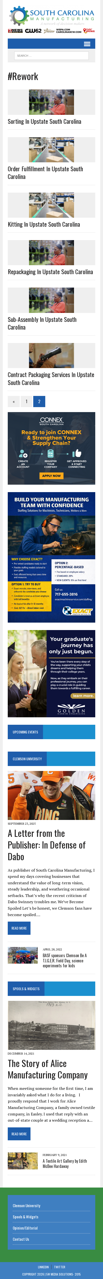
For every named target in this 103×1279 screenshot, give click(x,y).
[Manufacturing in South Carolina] (51, 16)
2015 (78, 1274)
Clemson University (27, 758)
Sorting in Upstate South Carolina (44, 121)
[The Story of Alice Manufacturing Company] (51, 1046)
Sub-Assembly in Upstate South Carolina (42, 323)
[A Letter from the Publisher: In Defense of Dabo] (51, 816)
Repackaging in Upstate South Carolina (50, 271)
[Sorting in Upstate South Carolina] (51, 111)
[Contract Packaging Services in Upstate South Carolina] (51, 365)
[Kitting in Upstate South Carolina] (51, 214)
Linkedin (43, 1267)
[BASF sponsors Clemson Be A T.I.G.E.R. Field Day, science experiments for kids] (23, 960)
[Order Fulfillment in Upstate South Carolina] (51, 159)
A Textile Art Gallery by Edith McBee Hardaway (65, 1163)
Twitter (59, 1267)
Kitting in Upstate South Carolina (44, 223)
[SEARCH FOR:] (51, 55)
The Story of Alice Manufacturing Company (48, 1068)
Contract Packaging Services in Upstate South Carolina (51, 378)
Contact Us (21, 1239)
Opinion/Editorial (25, 1228)
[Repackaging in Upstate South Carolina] (51, 262)
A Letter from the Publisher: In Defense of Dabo (47, 844)
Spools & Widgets (26, 988)
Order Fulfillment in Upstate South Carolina (45, 172)
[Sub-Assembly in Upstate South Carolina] (51, 309)
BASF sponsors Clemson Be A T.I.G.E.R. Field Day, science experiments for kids (65, 960)
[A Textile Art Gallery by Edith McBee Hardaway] (23, 1166)
